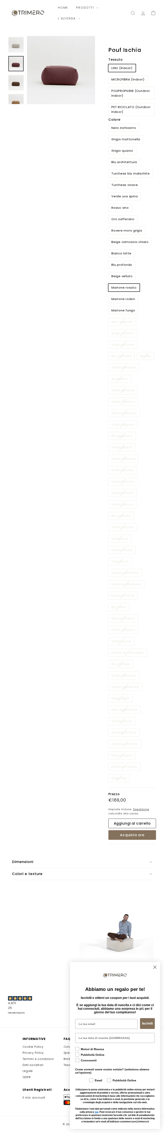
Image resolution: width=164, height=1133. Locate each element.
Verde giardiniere (126, 687)
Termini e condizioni (38, 1059)
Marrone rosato (124, 287)
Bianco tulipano (125, 414)
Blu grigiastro (123, 437)
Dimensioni (22, 861)
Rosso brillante (124, 459)
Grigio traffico (124, 334)
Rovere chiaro (124, 494)
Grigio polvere (124, 345)
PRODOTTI (85, 8)
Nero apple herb (126, 710)
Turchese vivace (124, 185)
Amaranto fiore (125, 733)
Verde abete (123, 448)
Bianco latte (121, 253)
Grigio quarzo (122, 151)
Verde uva (121, 539)
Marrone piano (124, 482)
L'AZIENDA (67, 18)
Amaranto (121, 379)
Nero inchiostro (123, 128)
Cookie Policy (33, 1047)
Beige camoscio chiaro (130, 242)
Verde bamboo (125, 368)
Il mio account (34, 1098)
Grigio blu (120, 779)
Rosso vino (120, 208)
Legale (28, 1071)
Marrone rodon (123, 299)
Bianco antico (124, 505)
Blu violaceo (122, 516)
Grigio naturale (125, 676)
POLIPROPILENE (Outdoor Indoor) (130, 93)
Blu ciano (120, 608)
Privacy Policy (33, 1053)
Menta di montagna (129, 653)
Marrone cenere (125, 767)
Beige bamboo (124, 402)
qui (96, 1112)
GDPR (27, 1077)
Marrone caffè (124, 596)
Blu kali (147, 357)
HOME (63, 8)
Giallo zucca (122, 642)
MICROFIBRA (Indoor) (127, 79)
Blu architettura (124, 162)
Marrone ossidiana (127, 585)
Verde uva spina (124, 196)
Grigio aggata (124, 425)
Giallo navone (124, 471)
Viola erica (121, 562)
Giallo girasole (124, 391)
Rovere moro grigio (126, 230)
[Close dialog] (154, 967)
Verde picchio (124, 528)
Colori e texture (27, 873)
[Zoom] (61, 70)
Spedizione (141, 809)
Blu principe (122, 665)
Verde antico (123, 722)
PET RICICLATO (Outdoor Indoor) (131, 109)
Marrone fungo (123, 310)
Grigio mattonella (125, 139)
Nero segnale (123, 322)
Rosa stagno (123, 756)
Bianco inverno (124, 619)
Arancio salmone (126, 573)
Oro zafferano (122, 219)
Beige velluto (122, 276)
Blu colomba (122, 357)
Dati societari (33, 1065)
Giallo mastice (124, 630)
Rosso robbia (123, 551)
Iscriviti (147, 1023)
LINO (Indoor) (122, 68)
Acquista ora (132, 835)
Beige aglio (121, 699)
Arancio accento (126, 745)
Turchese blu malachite (130, 173)
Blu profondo (121, 265)
